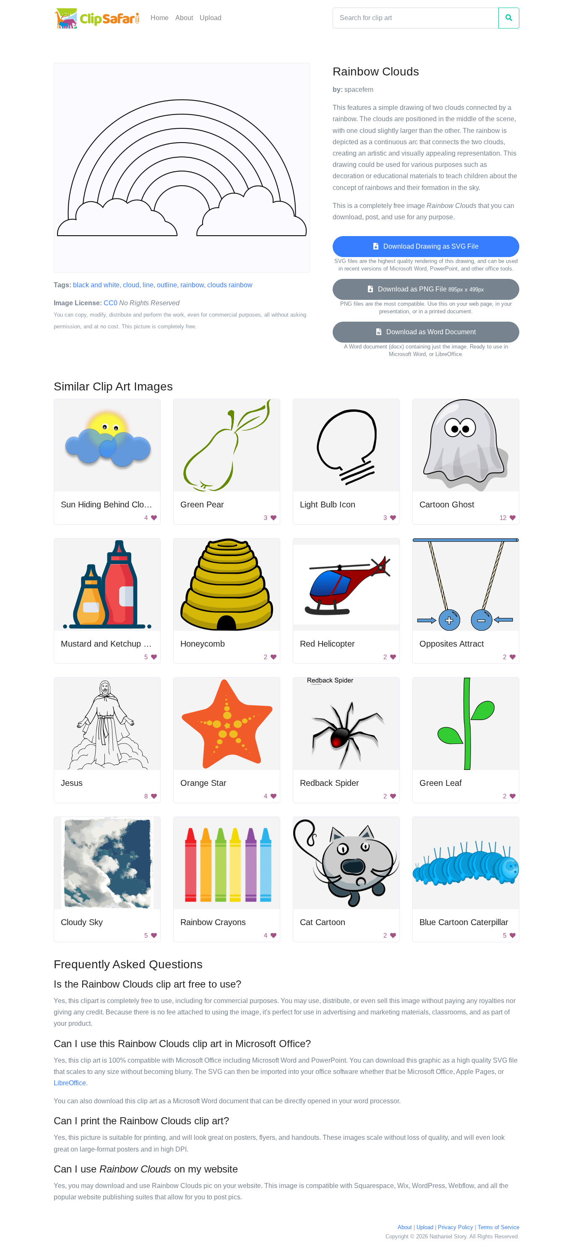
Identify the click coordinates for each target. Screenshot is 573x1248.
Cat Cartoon (322, 922)
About (184, 17)
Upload (210, 17)
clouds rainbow (230, 285)
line (148, 285)
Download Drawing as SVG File (428, 246)
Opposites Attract (451, 643)
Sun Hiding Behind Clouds (109, 504)
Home (160, 17)
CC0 (110, 303)
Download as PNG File (428, 289)
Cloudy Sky (82, 922)
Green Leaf (440, 783)
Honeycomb (202, 643)
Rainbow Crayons (213, 922)
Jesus (72, 783)
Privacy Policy (455, 1227)
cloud (131, 285)
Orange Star (203, 783)
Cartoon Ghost (446, 504)
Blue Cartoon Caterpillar (463, 922)
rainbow (192, 285)
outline (167, 285)
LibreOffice (70, 1083)
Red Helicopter (327, 643)
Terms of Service (498, 1227)
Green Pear (202, 504)
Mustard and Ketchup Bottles (115, 643)
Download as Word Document (428, 331)
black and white (96, 285)
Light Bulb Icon (327, 504)
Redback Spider (329, 783)
